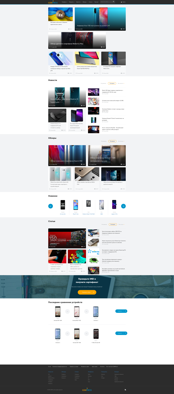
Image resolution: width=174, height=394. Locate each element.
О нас (49, 366)
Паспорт (96, 2)
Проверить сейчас (86, 292)
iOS (49, 374)
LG (88, 377)
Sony (89, 381)
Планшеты (71, 2)
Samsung (89, 376)
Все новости (121, 83)
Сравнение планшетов (119, 381)
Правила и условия (74, 366)
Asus (102, 376)
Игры (76, 379)
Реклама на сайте (85, 366)
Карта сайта (94, 366)
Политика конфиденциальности (60, 366)
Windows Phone (51, 377)
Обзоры (84, 2)
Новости (78, 2)
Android (49, 376)
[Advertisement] (117, 40)
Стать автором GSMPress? (112, 366)
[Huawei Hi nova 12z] (62, 205)
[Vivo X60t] (101, 205)
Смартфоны (50, 379)
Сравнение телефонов (119, 374)
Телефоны (64, 2)
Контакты (102, 366)
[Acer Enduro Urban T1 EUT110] (88, 205)
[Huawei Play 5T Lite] (75, 205)
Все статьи (121, 224)
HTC (89, 379)
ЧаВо (115, 376)
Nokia (89, 374)
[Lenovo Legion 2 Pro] (114, 205)
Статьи (90, 2)
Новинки (116, 377)
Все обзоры (121, 141)
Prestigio (103, 377)
